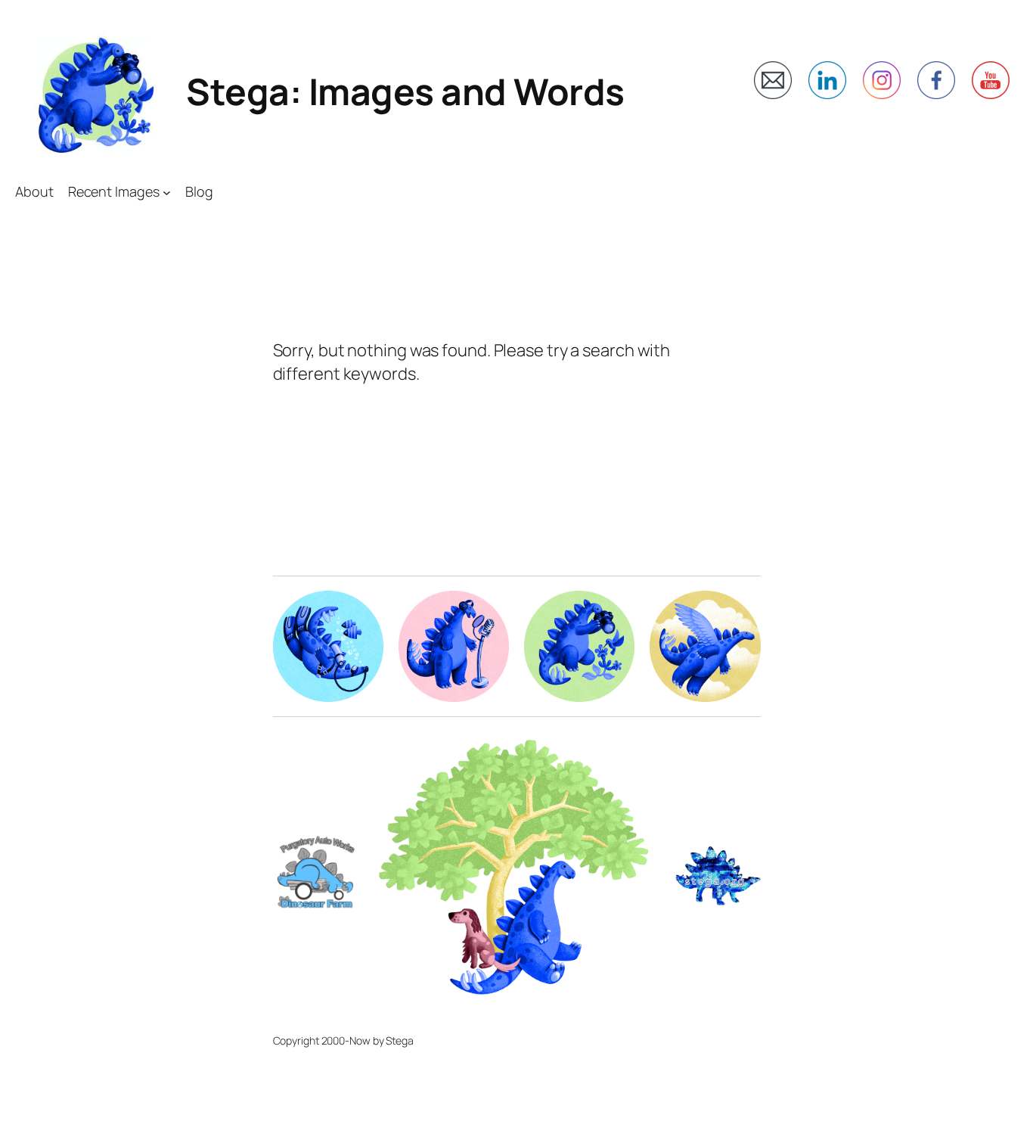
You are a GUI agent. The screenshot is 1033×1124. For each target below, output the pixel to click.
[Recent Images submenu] (167, 192)
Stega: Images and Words (405, 91)
